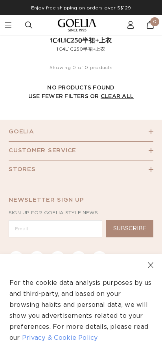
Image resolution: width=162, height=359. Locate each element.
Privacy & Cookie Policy (60, 338)
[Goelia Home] (81, 25)
